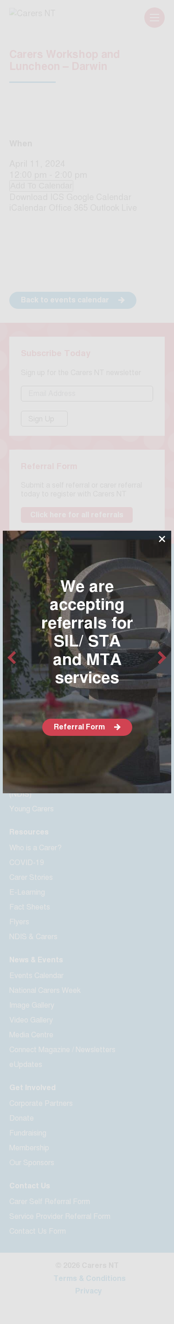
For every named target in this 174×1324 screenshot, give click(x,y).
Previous (11, 658)
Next (162, 658)
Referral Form (79, 726)
